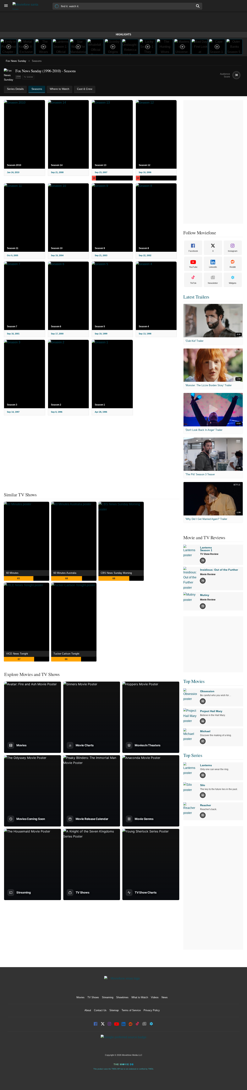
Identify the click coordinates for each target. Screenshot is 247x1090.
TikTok (193, 283)
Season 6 (56, 326)
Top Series (192, 755)
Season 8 (144, 248)
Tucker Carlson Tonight (66, 653)
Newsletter (213, 283)
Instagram (232, 251)
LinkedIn (213, 267)
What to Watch (139, 997)
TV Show (28, 77)
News (165, 997)
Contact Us (100, 1010)
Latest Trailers (196, 297)
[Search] (198, 6)
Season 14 (57, 165)
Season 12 (144, 165)
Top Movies (193, 681)
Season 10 (57, 248)
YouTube (193, 267)
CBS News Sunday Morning (116, 572)
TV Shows (93, 997)
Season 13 (100, 165)
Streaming (107, 997)
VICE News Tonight (17, 653)
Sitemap (114, 1010)
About (88, 1010)
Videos (155, 997)
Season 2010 (14, 165)
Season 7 (12, 326)
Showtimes (122, 997)
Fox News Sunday (16, 61)
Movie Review (207, 574)
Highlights (123, 34)
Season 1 (100, 404)
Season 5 (100, 326)
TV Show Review (209, 554)
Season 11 (12, 248)
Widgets (232, 283)
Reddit (233, 267)
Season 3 (12, 404)
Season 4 (144, 326)
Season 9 (100, 248)
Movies (80, 997)
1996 (18, 76)
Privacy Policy (152, 1010)
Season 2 (56, 404)
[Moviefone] (27, 6)
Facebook (193, 251)
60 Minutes (12, 572)
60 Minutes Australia (64, 572)
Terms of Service (131, 1010)
